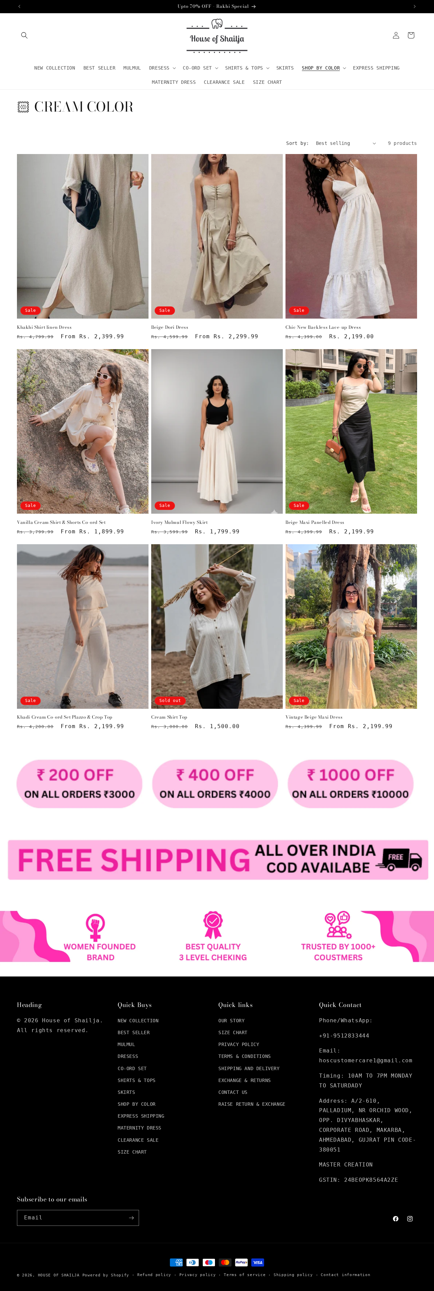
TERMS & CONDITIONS (244, 1056)
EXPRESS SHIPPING (141, 1116)
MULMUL (126, 1044)
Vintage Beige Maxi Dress (313, 717)
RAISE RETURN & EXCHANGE (251, 1104)
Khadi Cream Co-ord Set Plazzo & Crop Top (65, 717)
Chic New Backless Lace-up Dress (323, 327)
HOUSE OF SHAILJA (59, 1275)
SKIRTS (126, 1092)
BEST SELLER (134, 1032)
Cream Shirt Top (169, 717)
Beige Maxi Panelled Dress (314, 522)
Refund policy (154, 1275)
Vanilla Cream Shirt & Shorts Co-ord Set (61, 522)
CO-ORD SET (132, 1068)
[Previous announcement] (19, 6)
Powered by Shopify (106, 1275)
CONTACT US (233, 1092)
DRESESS (128, 1056)
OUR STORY (231, 1020)
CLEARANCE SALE (138, 1140)
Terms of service (244, 1275)
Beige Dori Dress (170, 327)
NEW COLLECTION (138, 1020)
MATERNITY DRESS (139, 1128)
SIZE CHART (132, 1152)
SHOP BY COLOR (137, 1104)
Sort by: (297, 143)
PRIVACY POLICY (238, 1044)
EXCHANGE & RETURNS (244, 1080)
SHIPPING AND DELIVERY (249, 1068)
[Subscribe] (131, 1218)
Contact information (345, 1275)
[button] (24, 35)
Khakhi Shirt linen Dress (44, 327)
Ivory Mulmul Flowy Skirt (179, 522)
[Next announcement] (414, 6)
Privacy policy (197, 1275)
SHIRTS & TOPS (137, 1080)
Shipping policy (293, 1275)
